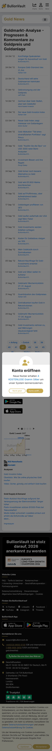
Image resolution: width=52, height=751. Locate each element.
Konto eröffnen (35, 391)
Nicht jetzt (17, 391)
